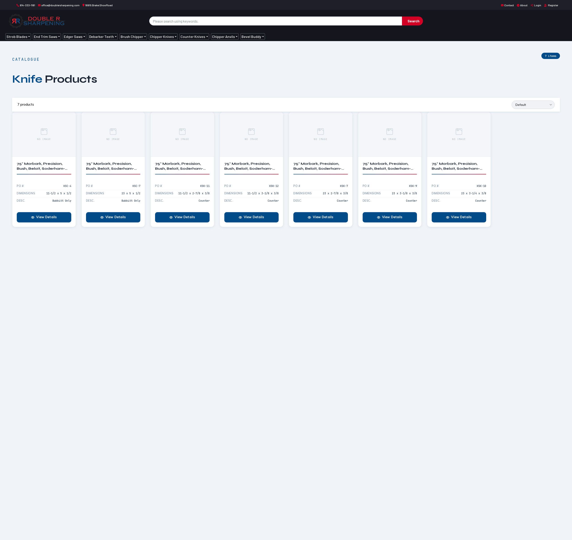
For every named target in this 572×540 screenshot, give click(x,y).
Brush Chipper (132, 36)
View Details (46, 217)
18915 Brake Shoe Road (99, 5)
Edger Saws (73, 36)
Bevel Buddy (251, 36)
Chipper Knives (162, 36)
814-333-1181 (27, 5)
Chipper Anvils (223, 36)
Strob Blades (16, 36)
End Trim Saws (45, 36)
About (524, 5)
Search (413, 21)
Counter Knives (193, 36)
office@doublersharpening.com (60, 5)
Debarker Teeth (101, 36)
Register (553, 5)
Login (537, 5)
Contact (509, 5)
